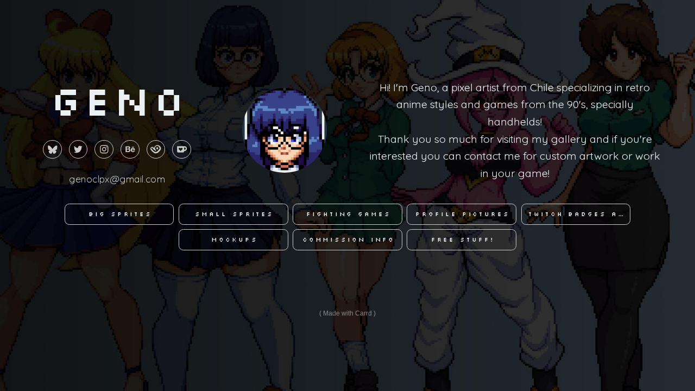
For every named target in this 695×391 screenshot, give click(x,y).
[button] (52, 149)
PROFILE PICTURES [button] (462, 214)
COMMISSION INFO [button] (348, 239)
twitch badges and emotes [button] (579, 214)
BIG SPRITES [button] (120, 214)
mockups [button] (234, 239)
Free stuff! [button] (463, 239)
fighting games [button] (348, 214)
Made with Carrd (347, 313)
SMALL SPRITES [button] (234, 214)
